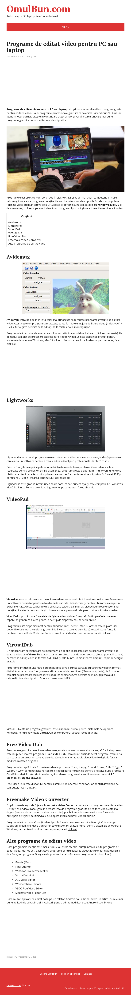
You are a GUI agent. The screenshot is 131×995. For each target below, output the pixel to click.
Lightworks (15, 225)
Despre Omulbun (48, 973)
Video (33, 957)
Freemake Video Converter (24, 240)
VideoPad (14, 229)
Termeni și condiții (70, 973)
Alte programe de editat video (26, 243)
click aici (11, 344)
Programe (31, 56)
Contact (88, 973)
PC (16, 957)
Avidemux (14, 222)
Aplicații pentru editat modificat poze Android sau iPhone (78, 902)
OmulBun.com (38, 9)
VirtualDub (15, 233)
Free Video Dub (17, 236)
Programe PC (24, 957)
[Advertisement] (65, 85)
